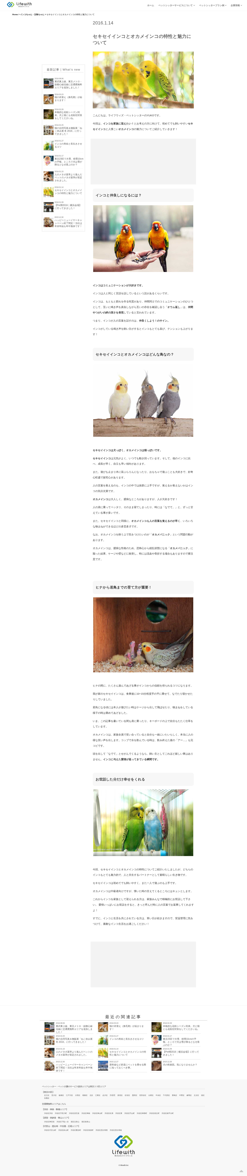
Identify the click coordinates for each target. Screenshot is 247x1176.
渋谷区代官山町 (50, 1130)
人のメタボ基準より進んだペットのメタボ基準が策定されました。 (68, 177)
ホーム (150, 5)
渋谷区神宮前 (49, 1122)
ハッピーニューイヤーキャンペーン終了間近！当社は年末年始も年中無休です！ (68, 223)
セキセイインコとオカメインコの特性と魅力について (68, 191)
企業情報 (235, 5)
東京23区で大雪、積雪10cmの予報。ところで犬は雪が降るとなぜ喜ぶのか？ (69, 162)
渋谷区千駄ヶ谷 (63, 1122)
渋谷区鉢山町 (63, 1130)
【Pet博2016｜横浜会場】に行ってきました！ (68, 206)
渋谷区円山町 (129, 1113)
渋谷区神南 (85, 1113)
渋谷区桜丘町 (154, 1113)
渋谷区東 (118, 1113)
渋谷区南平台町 (168, 1113)
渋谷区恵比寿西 (102, 1130)
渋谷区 (112, 1095)
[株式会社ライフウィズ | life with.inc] (19, 4)
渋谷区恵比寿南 (116, 1130)
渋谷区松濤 (109, 1113)
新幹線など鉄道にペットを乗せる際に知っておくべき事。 (127, 1066)
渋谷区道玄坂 (74, 1113)
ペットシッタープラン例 (211, 5)
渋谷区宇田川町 (61, 1113)
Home (15, 14)
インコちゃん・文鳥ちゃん (32, 14)
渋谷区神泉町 (142, 1113)
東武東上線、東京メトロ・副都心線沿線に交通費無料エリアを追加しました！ (68, 84)
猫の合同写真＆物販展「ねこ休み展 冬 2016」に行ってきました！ (68, 131)
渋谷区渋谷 (48, 1113)
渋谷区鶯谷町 (76, 1130)
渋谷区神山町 (97, 1113)
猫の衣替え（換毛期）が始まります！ (68, 98)
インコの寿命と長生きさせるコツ (68, 145)
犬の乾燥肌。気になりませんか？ (180, 1064)
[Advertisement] (63, 42)
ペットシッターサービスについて (175, 5)
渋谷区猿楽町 (88, 1130)
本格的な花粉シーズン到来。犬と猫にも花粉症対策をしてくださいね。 (68, 115)
